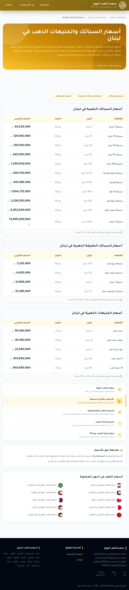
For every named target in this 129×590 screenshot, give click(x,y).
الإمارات (20, 554)
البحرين (31, 558)
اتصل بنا (113, 573)
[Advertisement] (64, 82)
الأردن (23, 558)
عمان (5, 554)
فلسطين (35, 566)
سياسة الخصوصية (100, 573)
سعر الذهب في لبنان (97, 17)
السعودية (29, 554)
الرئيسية (44, 5)
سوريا (36, 562)
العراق (16, 558)
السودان (21, 566)
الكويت (12, 554)
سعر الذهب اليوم (118, 17)
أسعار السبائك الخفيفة (90, 96)
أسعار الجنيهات (63, 96)
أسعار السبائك (116, 96)
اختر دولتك (25, 5)
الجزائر (29, 562)
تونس (22, 562)
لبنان (8, 562)
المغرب (15, 562)
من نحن (124, 573)
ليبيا (28, 566)
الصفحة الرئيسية (75, 554)
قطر (37, 558)
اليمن (9, 558)
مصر (37, 554)
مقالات (8, 5)
